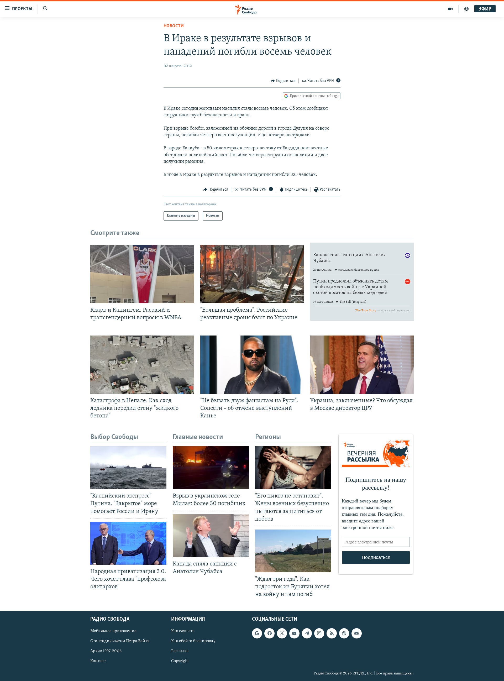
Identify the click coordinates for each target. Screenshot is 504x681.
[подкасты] (466, 9)
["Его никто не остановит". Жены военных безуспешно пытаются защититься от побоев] (293, 467)
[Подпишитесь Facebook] (269, 633)
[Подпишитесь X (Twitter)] (282, 633)
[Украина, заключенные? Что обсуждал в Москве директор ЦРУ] (362, 365)
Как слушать (182, 631)
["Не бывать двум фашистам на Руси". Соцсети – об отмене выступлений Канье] (252, 365)
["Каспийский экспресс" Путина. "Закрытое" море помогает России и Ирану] (128, 467)
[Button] (283, 80)
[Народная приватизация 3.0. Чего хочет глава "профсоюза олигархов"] (128, 543)
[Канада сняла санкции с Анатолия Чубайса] (211, 535)
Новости (174, 26)
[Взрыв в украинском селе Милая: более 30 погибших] (211, 467)
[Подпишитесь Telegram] (307, 633)
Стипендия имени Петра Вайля (119, 641)
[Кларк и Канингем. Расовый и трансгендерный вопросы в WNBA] (142, 274)
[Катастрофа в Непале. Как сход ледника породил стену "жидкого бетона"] (142, 365)
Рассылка (180, 651)
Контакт (98, 661)
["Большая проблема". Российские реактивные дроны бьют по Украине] (252, 274)
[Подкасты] (344, 633)
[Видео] (451, 9)
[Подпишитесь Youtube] (294, 633)
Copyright (180, 661)
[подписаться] (356, 633)
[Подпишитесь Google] (257, 633)
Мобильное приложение (113, 631)
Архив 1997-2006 (106, 651)
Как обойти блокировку (193, 641)
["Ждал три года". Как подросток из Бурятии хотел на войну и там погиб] (293, 551)
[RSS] (332, 633)
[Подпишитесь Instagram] (319, 633)
